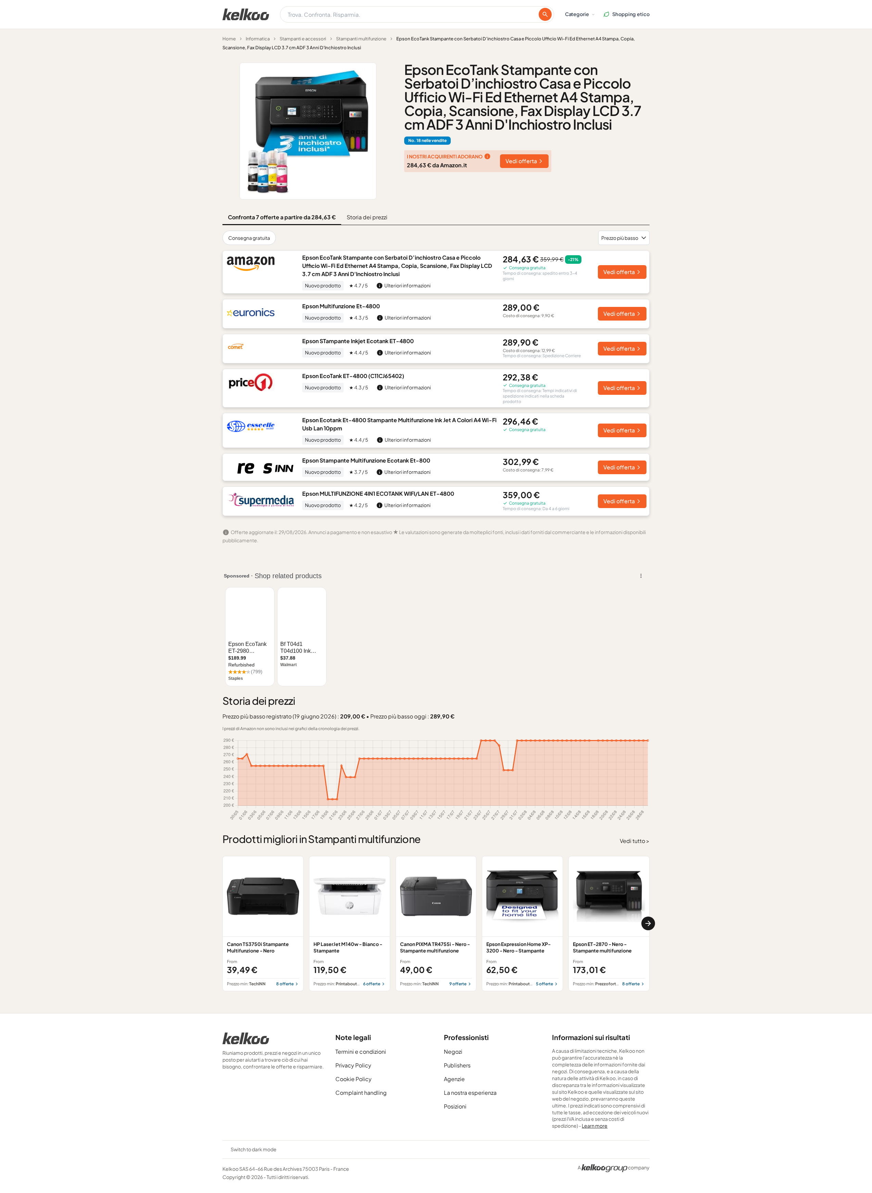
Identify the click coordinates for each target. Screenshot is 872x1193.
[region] (436, 923)
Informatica (258, 38)
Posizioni (455, 1106)
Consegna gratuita (249, 238)
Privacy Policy (353, 1065)
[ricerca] (545, 14)
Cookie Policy (353, 1078)
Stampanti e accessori (303, 38)
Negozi (453, 1051)
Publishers (457, 1065)
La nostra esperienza (470, 1092)
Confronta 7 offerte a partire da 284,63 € (282, 217)
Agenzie (454, 1078)
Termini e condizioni (360, 1051)
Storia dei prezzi (367, 217)
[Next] (648, 923)
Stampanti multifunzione (361, 38)
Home (229, 38)
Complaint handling (361, 1092)
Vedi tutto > (635, 840)
